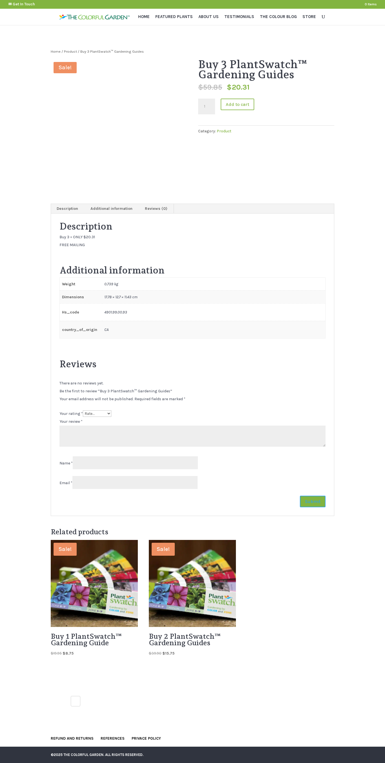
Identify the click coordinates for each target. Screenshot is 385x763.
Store (309, 17)
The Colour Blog (278, 17)
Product (70, 51)
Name (66, 463)
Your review (71, 421)
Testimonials (239, 17)
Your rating (71, 413)
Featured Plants (174, 17)
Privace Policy (146, 738)
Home (144, 17)
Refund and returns (72, 738)
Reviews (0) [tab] (156, 208)
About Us (208, 17)
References (113, 738)
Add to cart (237, 104)
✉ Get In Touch (21, 4)
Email (65, 483)
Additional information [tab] (111, 208)
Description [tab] (67, 208)
